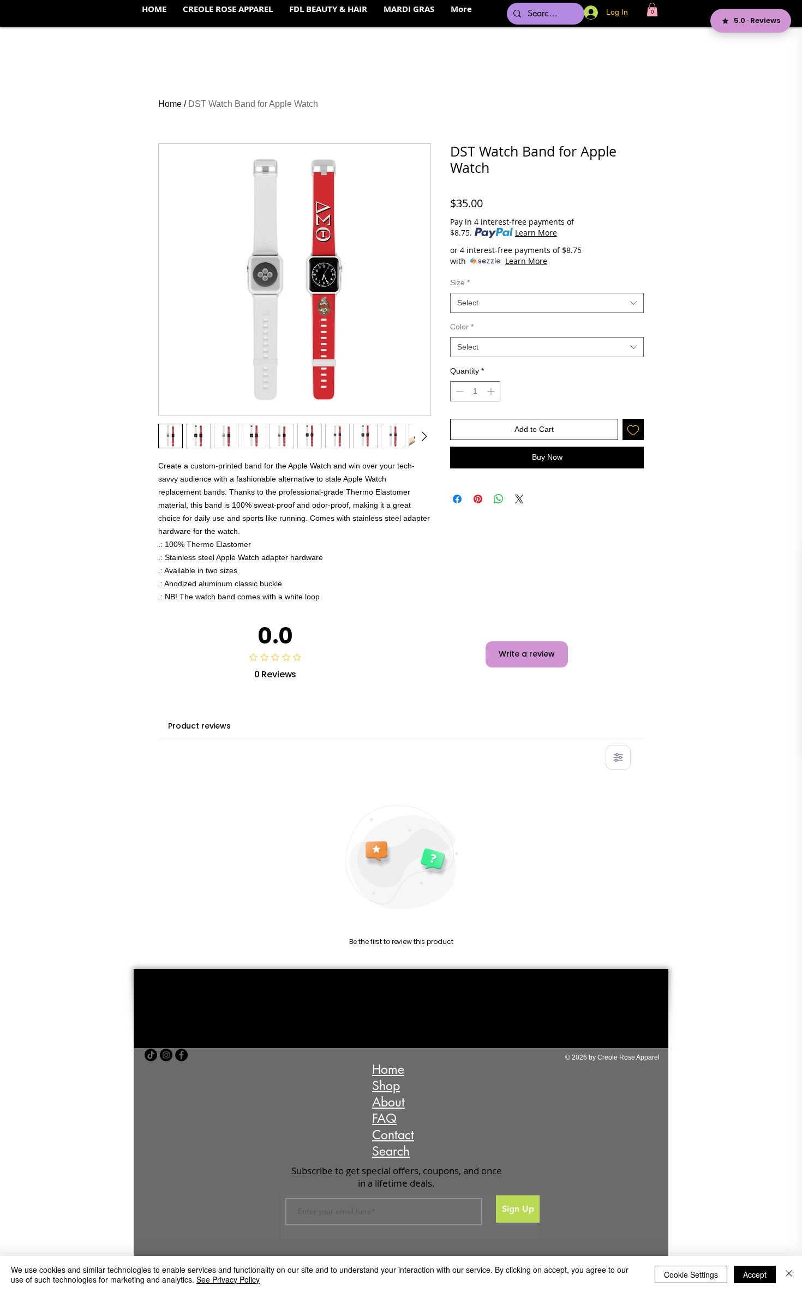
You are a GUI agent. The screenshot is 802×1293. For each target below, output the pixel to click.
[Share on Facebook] (457, 499)
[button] (652, 9)
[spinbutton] (475, 391)
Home (170, 104)
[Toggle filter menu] (618, 757)
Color (462, 326)
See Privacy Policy (228, 1279)
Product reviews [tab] (199, 725)
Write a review (527, 653)
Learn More (536, 232)
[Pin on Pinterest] (477, 499)
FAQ (384, 1118)
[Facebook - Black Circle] (181, 1055)
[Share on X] (519, 499)
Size (460, 282)
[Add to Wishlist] (633, 429)
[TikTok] (151, 1055)
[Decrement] (458, 391)
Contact (393, 1135)
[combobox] (547, 303)
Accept (755, 1274)
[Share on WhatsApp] (498, 499)
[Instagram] (166, 1055)
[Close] (788, 1274)
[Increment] (492, 391)
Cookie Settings (691, 1274)
